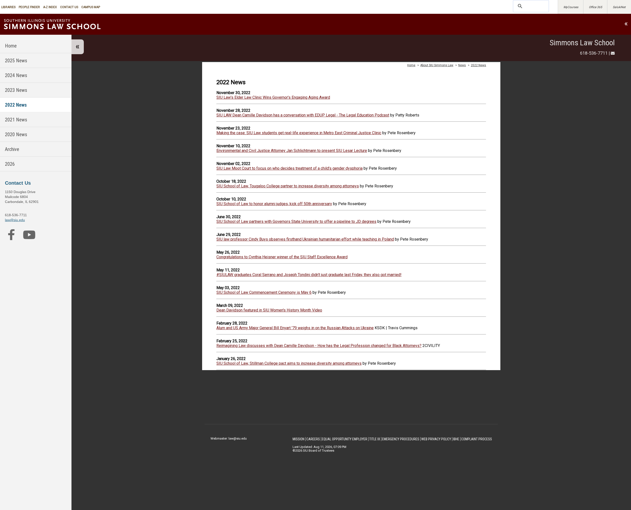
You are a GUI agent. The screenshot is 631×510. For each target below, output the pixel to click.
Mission (298, 439)
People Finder (29, 7)
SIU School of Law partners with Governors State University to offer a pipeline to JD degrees (296, 221)
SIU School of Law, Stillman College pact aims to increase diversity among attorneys (289, 363)
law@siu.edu (15, 220)
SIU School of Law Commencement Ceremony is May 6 (264, 292)
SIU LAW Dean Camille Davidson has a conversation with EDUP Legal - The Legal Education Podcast (302, 115)
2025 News (16, 61)
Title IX (374, 439)
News (462, 65)
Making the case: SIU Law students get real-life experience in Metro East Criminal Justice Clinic (298, 133)
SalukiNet (619, 7)
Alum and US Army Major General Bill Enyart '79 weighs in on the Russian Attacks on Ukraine (295, 328)
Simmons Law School (582, 42)
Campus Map (90, 7)
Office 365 (595, 7)
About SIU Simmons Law (436, 65)
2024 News (16, 75)
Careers (313, 439)
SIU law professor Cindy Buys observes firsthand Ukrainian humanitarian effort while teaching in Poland (305, 239)
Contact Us (69, 7)
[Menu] (77, 46)
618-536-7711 (594, 53)
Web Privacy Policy (436, 439)
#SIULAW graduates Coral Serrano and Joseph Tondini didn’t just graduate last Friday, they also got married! (309, 274)
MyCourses (570, 7)
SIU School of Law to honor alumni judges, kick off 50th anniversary (274, 203)
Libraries (8, 7)
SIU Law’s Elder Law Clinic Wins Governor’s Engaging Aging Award (273, 97)
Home (11, 46)
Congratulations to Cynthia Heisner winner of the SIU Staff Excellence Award (282, 257)
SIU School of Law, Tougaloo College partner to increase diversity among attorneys (287, 186)
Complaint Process (476, 439)
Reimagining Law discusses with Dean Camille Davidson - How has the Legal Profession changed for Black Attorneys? (318, 345)
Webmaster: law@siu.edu (228, 438)
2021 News (16, 120)
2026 (10, 164)
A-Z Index (50, 7)
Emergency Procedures (400, 439)
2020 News (16, 134)
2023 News (16, 90)
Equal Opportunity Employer (344, 439)
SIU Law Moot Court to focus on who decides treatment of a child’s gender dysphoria (289, 168)
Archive (12, 149)
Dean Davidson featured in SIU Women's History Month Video (269, 310)
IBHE (456, 439)
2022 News (16, 105)
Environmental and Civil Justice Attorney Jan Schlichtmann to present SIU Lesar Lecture (291, 150)
